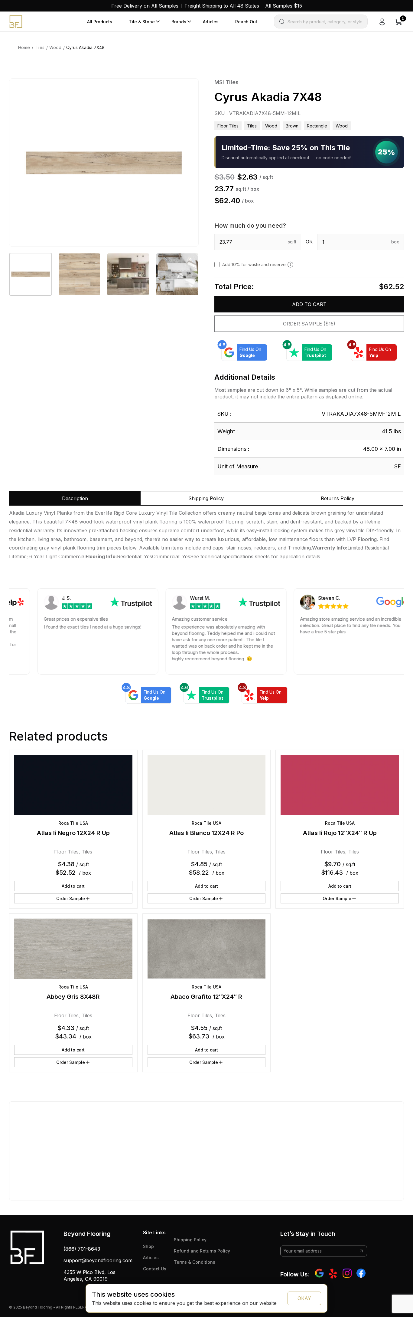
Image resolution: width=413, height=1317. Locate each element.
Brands (178, 21)
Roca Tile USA (73, 823)
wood (342, 125)
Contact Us (154, 1268)
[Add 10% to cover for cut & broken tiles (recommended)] (290, 264)
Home (24, 47)
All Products (99, 21)
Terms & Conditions (194, 1262)
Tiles (39, 47)
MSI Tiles (226, 82)
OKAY (304, 1298)
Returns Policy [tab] (337, 498)
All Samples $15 (283, 6)
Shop (148, 1246)
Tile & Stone (142, 21)
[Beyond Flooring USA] (16, 21)
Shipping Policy (190, 1239)
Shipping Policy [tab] (206, 498)
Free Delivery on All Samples (144, 6)
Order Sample (70, 898)
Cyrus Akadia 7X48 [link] (85, 47)
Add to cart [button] (73, 886)
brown (292, 125)
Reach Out (246, 21)
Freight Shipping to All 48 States (221, 6)
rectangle (317, 125)
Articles (211, 21)
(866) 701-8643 (81, 1249)
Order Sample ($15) (309, 324)
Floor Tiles (228, 125)
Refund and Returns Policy (202, 1250)
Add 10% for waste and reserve (254, 264)
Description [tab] (75, 498)
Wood (55, 47)
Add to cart (309, 304)
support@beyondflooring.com (97, 1260)
